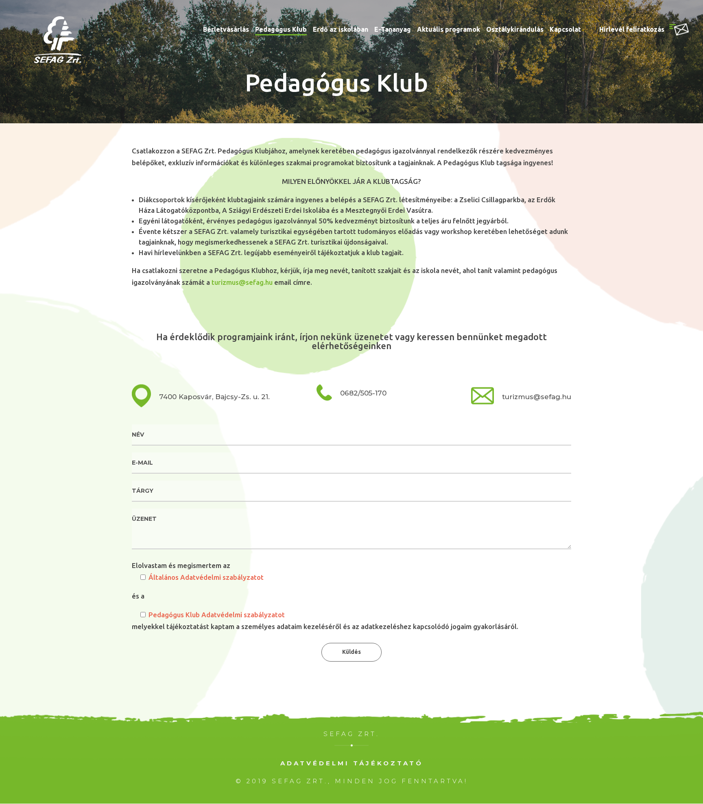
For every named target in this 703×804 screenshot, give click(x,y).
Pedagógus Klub (281, 29)
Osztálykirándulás (515, 29)
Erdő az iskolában (340, 29)
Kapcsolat (565, 29)
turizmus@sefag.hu (242, 282)
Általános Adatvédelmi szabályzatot (206, 577)
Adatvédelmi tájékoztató (351, 763)
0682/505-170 (363, 393)
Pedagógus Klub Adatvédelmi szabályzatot (216, 614)
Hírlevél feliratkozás (631, 29)
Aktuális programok (448, 29)
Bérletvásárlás (226, 29)
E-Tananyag (392, 29)
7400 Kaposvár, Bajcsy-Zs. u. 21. (214, 397)
